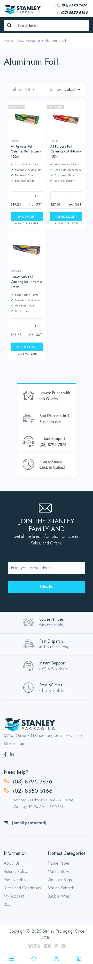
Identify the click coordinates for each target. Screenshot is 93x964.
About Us (12, 863)
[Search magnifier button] (9, 25)
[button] (27, 347)
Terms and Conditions (22, 888)
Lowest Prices (51, 619)
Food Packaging (28, 40)
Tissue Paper (58, 863)
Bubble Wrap (59, 896)
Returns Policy (15, 871)
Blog (8, 904)
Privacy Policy (15, 880)
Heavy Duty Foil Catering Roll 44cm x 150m (26, 281)
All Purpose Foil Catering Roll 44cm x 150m (65, 151)
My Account (14, 896)
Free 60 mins (50, 685)
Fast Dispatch (51, 641)
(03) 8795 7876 (74, 5)
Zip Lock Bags (60, 880)
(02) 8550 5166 (74, 12)
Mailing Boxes (59, 871)
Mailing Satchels (61, 888)
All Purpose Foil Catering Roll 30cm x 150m (26, 151)
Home (8, 40)
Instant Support (52, 663)
